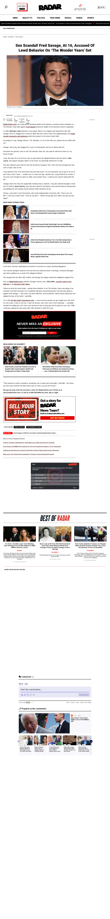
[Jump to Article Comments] (4, 119)
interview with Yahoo (22, 284)
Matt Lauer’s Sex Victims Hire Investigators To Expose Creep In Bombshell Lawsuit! (28, 454)
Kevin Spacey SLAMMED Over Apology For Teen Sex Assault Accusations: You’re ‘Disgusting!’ (32, 446)
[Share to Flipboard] (22, 119)
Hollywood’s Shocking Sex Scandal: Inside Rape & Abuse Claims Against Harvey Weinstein (31, 450)
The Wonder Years (34, 427)
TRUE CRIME (55, 18)
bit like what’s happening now (22, 300)
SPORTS (90, 18)
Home (5, 36)
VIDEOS (79, 18)
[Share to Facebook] (9, 119)
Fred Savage (19, 36)
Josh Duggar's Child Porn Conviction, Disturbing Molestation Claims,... (35, 433)
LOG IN (102, 7)
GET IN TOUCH (57, 418)
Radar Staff (9, 115)
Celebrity (11, 36)
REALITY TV (27, 18)
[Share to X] (16, 119)
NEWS (15, 18)
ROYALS (68, 18)
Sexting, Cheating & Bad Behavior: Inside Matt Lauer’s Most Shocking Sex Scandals (29, 442)
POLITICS (41, 18)
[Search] (6, 8)
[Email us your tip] (22, 11)
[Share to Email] (28, 119)
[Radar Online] (50, 7)
